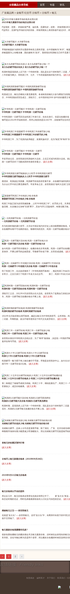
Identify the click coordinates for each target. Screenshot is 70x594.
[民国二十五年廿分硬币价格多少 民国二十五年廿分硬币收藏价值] (32, 375)
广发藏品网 (8, 12)
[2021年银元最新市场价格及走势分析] (20, 19)
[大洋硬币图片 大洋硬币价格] (16, 41)
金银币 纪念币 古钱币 (27, 12)
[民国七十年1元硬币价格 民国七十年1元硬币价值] (25, 353)
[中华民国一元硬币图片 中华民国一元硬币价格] (24, 109)
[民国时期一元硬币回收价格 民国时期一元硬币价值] (26, 285)
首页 (42, 4)
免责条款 (30, 578)
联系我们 (61, 578)
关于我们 (51, 578)
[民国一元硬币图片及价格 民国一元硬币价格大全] (25, 240)
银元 (54, 12)
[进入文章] (47, 162)
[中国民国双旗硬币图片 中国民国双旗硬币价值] (24, 86)
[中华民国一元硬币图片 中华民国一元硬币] (22, 151)
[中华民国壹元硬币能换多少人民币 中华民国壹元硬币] (27, 173)
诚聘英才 (41, 578)
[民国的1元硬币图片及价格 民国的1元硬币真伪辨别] (26, 398)
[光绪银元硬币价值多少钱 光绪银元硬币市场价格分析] (27, 420)
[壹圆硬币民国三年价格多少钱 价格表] (20, 196)
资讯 (62, 4)
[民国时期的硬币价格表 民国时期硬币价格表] (23, 308)
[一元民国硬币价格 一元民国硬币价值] (20, 218)
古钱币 (45, 12)
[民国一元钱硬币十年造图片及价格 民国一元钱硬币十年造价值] (31, 263)
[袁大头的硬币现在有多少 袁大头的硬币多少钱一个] (26, 64)
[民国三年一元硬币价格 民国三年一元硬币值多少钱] (26, 330)
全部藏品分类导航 (18, 4)
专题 (52, 4)
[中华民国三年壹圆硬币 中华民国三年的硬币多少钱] (26, 131)
